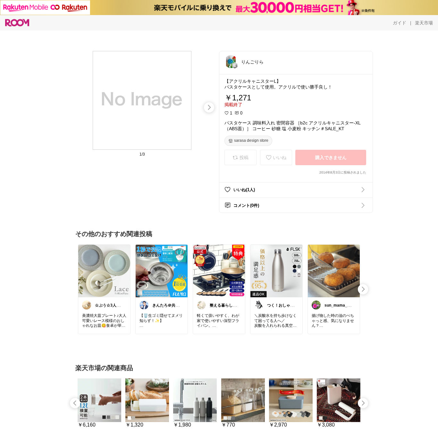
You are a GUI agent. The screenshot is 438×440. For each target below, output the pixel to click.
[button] (230, 61)
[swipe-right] (209, 107)
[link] (104, 271)
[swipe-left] (75, 403)
